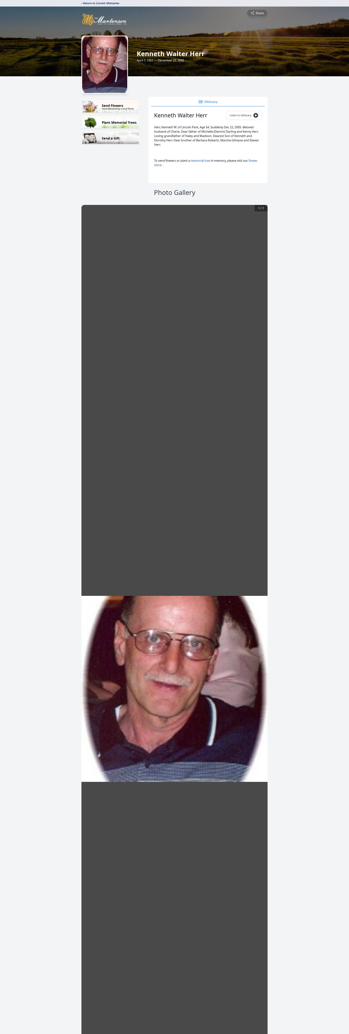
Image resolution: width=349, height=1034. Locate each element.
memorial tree (200, 161)
